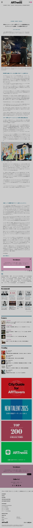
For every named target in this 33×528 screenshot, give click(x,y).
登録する (27, 266)
